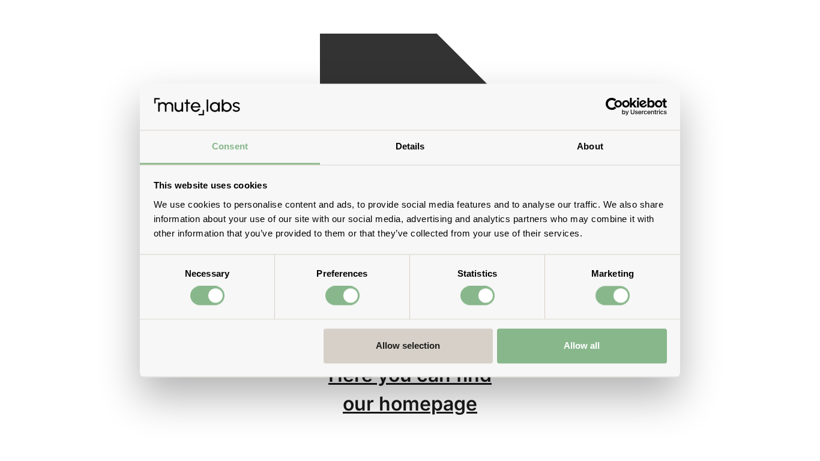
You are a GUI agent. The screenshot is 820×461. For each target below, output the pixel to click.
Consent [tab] (230, 146)
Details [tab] (410, 146)
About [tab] (590, 146)
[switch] (342, 296)
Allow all (582, 345)
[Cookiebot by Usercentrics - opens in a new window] (614, 107)
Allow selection (408, 345)
